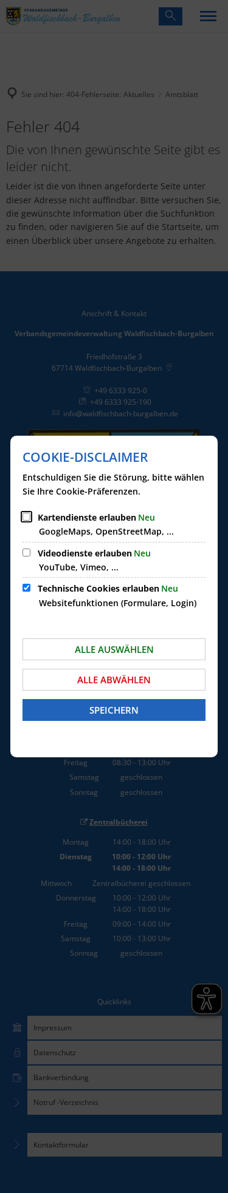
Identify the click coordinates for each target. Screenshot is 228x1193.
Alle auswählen (114, 649)
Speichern (114, 710)
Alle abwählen (114, 680)
